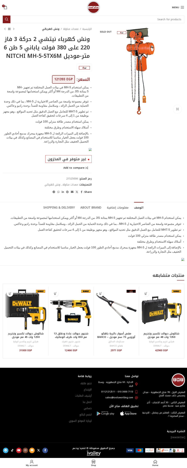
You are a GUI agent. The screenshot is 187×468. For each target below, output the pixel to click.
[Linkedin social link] (63, 192)
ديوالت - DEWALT (161, 346)
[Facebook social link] (81, 192)
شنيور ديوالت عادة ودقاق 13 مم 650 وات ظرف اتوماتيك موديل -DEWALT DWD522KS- (71, 337)
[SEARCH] (6, 19)
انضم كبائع (85, 414)
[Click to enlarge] (177, 109)
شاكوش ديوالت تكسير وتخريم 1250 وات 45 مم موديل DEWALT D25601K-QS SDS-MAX (26, 339)
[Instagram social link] (25, 450)
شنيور (77, 342)
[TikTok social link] (12, 450)
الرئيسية (87, 29)
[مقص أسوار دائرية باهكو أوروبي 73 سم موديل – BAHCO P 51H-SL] (116, 309)
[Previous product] (14, 29)
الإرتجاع (88, 389)
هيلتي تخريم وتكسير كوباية (161, 342)
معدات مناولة (71, 29)
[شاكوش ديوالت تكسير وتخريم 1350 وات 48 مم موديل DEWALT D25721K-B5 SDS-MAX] (161, 309)
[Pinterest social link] (67, 192)
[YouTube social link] (19, 450)
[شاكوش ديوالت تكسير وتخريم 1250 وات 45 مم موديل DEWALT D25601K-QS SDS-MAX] (25, 309)
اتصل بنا (87, 402)
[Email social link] (72, 192)
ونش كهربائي (50, 29)
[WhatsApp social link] (58, 192)
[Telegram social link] (53, 192)
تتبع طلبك (86, 383)
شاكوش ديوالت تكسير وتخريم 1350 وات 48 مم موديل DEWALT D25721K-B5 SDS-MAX (161, 339)
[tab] (139, 207)
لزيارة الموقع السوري (80, 420)
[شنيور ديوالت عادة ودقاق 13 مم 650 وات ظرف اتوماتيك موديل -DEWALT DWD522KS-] (71, 309)
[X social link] (77, 192)
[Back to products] (9, 29)
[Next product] (5, 29)
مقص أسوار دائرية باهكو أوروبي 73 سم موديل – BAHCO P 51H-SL (116, 337)
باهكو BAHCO (116, 346)
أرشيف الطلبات (83, 395)
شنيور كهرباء (68, 342)
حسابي (88, 408)
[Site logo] (93, 7)
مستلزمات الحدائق (116, 342)
